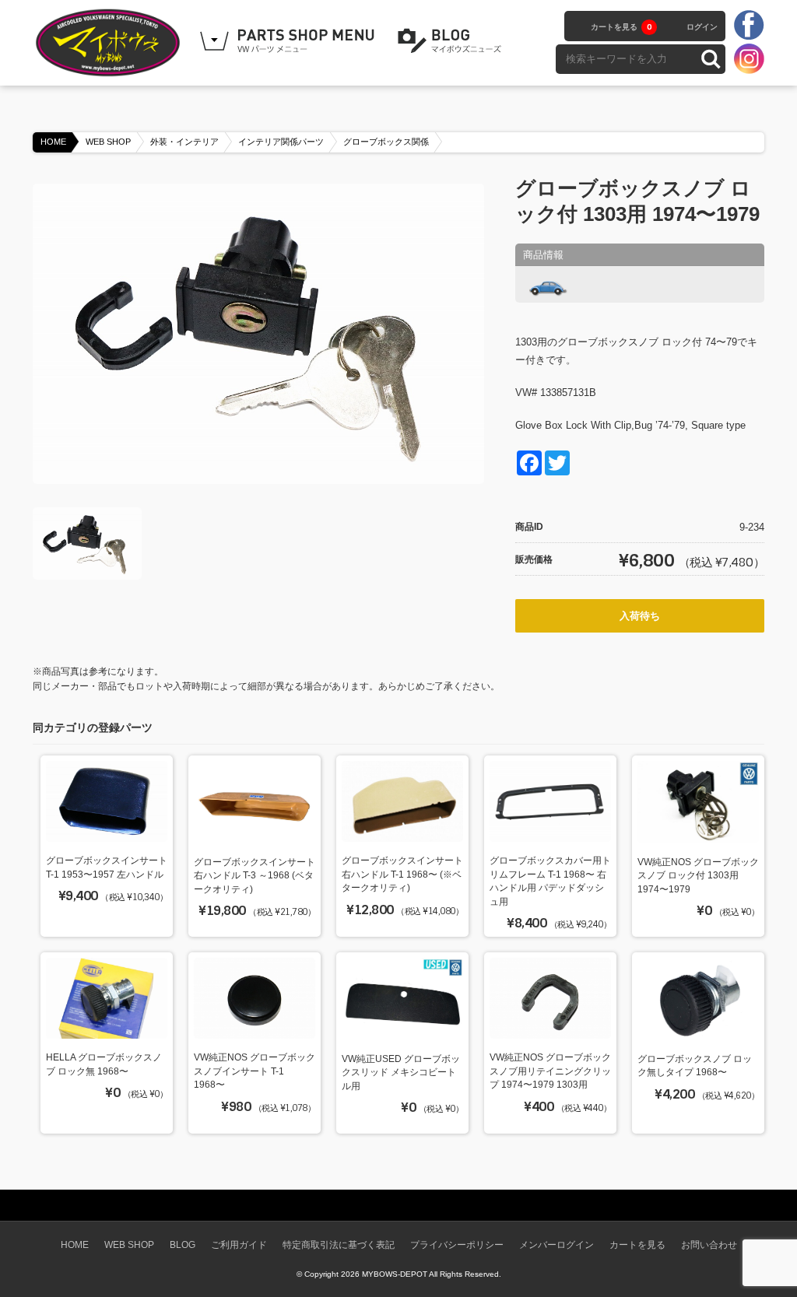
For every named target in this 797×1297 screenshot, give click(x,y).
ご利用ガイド (239, 1244)
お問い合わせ (709, 1244)
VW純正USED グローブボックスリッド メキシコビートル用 (401, 1072)
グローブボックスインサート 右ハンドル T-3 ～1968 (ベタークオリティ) (254, 875)
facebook (748, 25)
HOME (53, 141)
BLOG (452, 41)
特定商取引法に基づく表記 (339, 1244)
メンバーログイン (556, 1244)
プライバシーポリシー (457, 1244)
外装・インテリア (184, 141)
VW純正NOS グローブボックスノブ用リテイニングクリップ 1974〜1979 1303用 (550, 1070)
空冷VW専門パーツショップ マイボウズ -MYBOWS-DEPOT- (110, 43)
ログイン (702, 27)
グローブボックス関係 (386, 141)
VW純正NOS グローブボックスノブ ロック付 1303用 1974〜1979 (698, 875)
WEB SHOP (108, 141)
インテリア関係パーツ (281, 141)
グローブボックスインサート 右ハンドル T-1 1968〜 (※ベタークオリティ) (402, 873)
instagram (748, 58)
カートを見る (621, 27)
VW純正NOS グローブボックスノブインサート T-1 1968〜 (254, 1070)
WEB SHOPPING (289, 41)
